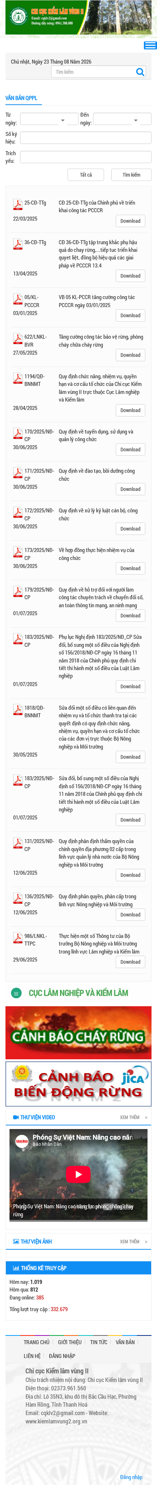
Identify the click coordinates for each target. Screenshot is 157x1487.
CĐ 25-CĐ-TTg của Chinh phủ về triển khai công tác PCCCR (97, 206)
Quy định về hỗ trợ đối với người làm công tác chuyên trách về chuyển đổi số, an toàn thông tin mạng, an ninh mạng (101, 597)
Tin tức (98, 1342)
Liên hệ (32, 1355)
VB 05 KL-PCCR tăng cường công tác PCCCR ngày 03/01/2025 (97, 300)
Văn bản (125, 1342)
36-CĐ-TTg (35, 242)
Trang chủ (37, 1342)
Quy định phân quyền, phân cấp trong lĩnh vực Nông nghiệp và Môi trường (97, 899)
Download (130, 220)
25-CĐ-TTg (35, 202)
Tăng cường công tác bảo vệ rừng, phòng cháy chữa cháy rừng (101, 340)
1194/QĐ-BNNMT (34, 379)
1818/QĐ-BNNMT (34, 711)
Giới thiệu (70, 1342)
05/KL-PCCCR (31, 300)
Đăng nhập (62, 1355)
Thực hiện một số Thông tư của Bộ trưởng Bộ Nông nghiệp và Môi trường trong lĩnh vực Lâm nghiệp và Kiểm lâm (99, 943)
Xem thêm (129, 1117)
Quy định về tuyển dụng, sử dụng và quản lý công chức (96, 435)
